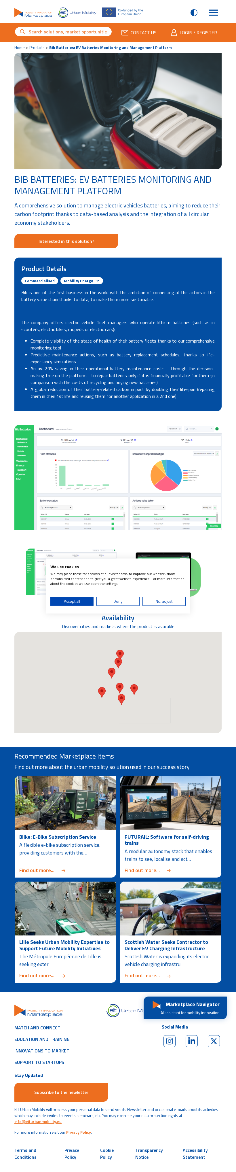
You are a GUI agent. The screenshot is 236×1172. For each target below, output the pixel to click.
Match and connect (37, 1027)
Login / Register (198, 32)
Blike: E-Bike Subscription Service (57, 837)
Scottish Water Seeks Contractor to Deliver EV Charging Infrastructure (166, 945)
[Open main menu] (213, 12)
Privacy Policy (78, 1132)
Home (19, 47)
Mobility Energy (79, 281)
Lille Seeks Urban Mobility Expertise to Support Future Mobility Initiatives (64, 945)
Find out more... (65, 870)
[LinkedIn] (192, 1041)
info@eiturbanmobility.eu (38, 1121)
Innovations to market (41, 1050)
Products (37, 47)
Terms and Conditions (25, 1153)
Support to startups (39, 1062)
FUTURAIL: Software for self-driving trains (167, 840)
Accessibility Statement (195, 1153)
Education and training (42, 1039)
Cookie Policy (107, 1153)
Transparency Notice (149, 1153)
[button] (112, 673)
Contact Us (144, 32)
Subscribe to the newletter (61, 1092)
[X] (214, 1041)
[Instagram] (169, 1041)
